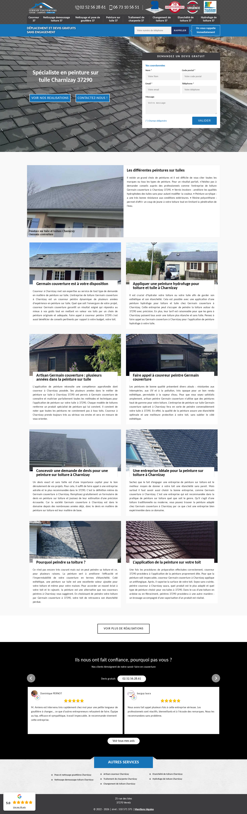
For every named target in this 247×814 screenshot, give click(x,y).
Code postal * (188, 70)
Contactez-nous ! (93, 98)
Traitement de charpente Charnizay (120, 779)
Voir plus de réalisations (123, 628)
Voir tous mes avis (124, 741)
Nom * (149, 70)
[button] (31, 678)
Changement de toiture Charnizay (119, 784)
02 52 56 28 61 (93, 7)
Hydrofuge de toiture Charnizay (167, 779)
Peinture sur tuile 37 (113, 19)
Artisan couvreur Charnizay (116, 774)
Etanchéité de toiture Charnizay (167, 774)
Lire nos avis (19, 807)
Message (150, 97)
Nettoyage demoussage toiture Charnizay (73, 780)
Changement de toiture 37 (162, 19)
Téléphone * (188, 83)
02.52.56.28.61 (131, 678)
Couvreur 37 (34, 19)
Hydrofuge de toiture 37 (209, 19)
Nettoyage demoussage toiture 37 (56, 19)
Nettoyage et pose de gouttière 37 (87, 19)
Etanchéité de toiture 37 (186, 19)
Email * (149, 83)
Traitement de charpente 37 (136, 19)
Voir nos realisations (50, 98)
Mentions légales (144, 809)
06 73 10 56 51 (126, 7)
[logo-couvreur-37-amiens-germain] (42, 8)
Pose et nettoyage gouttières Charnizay (72, 775)
